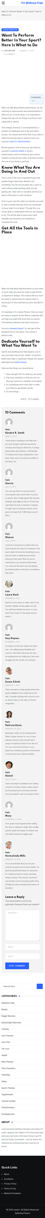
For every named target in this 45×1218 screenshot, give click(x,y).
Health (5, 1055)
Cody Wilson (9, 51)
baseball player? (17, 328)
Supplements (7, 1094)
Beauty (5, 1009)
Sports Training (8, 1088)
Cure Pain (6, 1042)
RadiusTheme (23, 1213)
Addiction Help (8, 1003)
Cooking (5, 1029)
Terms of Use (10, 1188)
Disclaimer (8, 1179)
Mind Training (7, 1062)
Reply (7, 429)
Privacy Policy (10, 1184)
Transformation (8, 1107)
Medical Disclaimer (12, 1193)
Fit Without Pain (32, 3)
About (6, 1174)
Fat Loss (5, 1049)
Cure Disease (7, 1035)
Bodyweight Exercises (11, 1022)
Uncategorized (8, 1114)
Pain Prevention (8, 1068)
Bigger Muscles (8, 1016)
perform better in (19, 151)
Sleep (4, 1081)
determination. (21, 362)
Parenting (6, 1075)
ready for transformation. (20, 141)
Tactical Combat (9, 1101)
